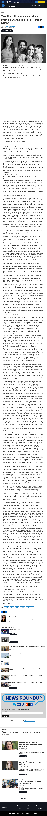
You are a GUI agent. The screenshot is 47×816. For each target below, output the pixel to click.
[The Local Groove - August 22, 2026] (5, 631)
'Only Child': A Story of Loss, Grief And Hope (30, 763)
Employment (19, 805)
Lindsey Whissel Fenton (10, 26)
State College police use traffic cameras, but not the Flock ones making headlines (25, 653)
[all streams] (45, 5)
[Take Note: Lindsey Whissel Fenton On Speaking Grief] (10, 783)
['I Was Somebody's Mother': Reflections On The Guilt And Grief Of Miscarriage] (10, 745)
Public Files (38, 805)
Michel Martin (21, 766)
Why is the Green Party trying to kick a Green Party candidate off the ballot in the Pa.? (26, 675)
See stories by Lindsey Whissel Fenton (16, 623)
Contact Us (19, 808)
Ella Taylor (4, 734)
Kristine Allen (21, 785)
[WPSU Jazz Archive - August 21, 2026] (5, 639)
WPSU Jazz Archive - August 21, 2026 (17, 638)
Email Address (5, 711)
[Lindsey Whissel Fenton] (3, 618)
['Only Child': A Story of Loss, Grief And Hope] (10, 765)
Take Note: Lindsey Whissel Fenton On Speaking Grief (31, 782)
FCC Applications (39, 808)
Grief (12, 607)
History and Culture (22, 779)
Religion (2, 12)
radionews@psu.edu (29, 721)
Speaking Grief (29, 607)
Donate (42, 1)
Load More (23, 798)
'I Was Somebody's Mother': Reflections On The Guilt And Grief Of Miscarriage (32, 744)
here (7, 73)
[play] (3, 5)
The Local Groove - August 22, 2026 (16, 629)
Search (28, 808)
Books (17, 607)
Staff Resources (30, 805)
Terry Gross (20, 748)
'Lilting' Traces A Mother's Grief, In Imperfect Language (21, 732)
